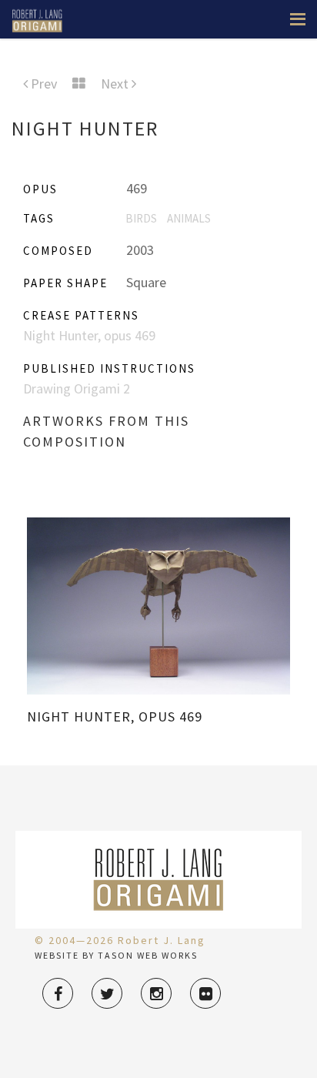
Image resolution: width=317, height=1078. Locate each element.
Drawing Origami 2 (76, 388)
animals (189, 218)
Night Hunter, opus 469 (89, 335)
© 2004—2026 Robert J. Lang (120, 940)
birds (141, 218)
